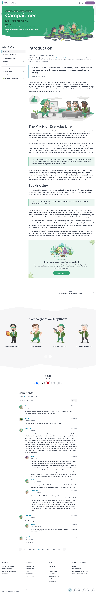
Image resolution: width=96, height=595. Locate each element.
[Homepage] (8, 2)
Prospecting (79, 58)
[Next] (50, 356)
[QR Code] (92, 590)
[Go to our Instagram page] (84, 590)
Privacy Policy (16, 589)
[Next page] (64, 549)
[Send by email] (53, 383)
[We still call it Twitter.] (42, 383)
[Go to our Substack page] (74, 590)
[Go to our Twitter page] (88, 590)
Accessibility (24, 589)
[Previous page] (20, 549)
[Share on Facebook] (36, 383)
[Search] (76, 3)
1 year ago (74, 405)
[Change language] (79, 3)
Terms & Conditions (6, 589)
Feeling (70, 58)
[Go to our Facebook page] (79, 590)
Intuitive (65, 58)
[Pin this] (48, 383)
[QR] (59, 383)
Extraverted (59, 58)
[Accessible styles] (70, 590)
